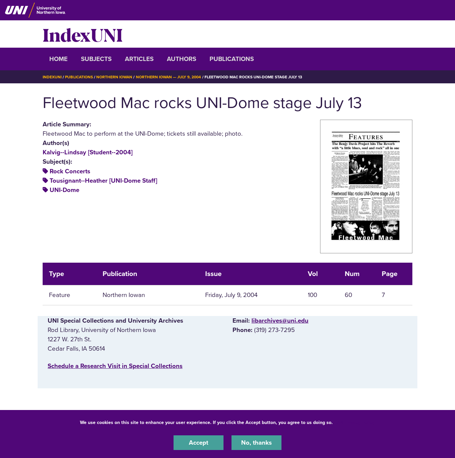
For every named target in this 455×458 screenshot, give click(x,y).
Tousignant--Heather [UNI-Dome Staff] (103, 180)
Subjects (96, 59)
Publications (232, 59)
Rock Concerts (70, 171)
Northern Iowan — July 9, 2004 (168, 77)
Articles (139, 59)
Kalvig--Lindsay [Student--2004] (88, 152)
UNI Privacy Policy (355, 422)
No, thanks (256, 442)
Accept (198, 442)
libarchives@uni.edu (279, 320)
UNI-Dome (64, 190)
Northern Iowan (114, 77)
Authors (181, 59)
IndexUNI (83, 34)
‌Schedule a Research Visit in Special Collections (115, 366)
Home (58, 59)
